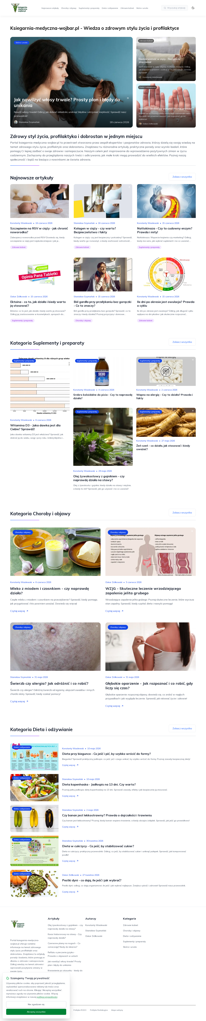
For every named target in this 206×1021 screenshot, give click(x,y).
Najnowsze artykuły (50, 8)
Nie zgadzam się (36, 1004)
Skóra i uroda (142, 8)
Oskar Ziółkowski (18, 296)
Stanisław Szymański (84, 223)
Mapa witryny (117, 1010)
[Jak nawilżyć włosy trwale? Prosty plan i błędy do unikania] (71, 82)
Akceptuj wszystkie (36, 1011)
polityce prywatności (47, 997)
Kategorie (129, 918)
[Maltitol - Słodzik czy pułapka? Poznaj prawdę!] (166, 105)
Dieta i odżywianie (110, 8)
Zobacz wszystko (182, 176)
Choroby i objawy (68, 8)
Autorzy (90, 918)
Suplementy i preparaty (89, 8)
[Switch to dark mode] (193, 8)
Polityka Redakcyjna (99, 1010)
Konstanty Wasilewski (21, 223)
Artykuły (53, 918)
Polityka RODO (79, 1010)
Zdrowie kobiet (127, 8)
